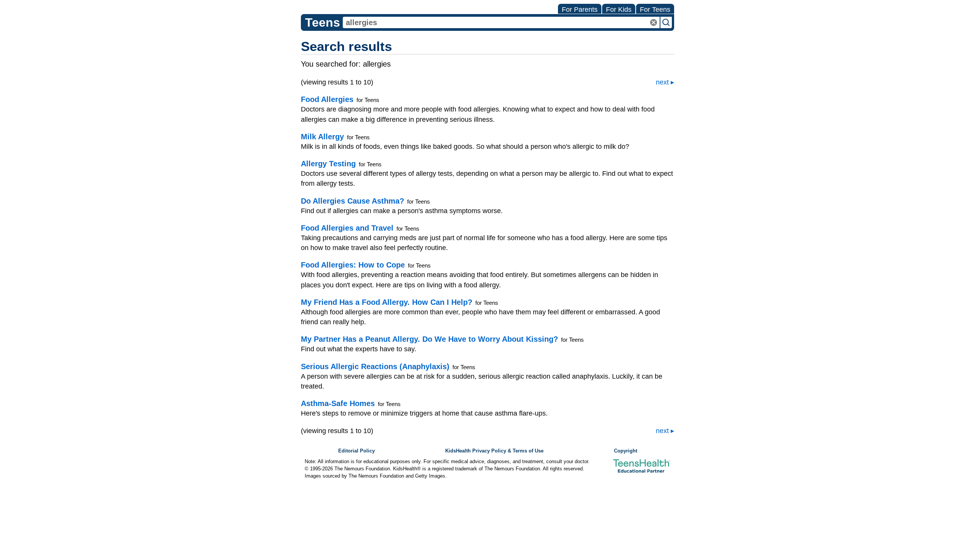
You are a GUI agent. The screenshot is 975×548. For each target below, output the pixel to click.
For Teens (655, 9)
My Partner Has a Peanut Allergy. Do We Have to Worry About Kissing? (429, 339)
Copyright (625, 451)
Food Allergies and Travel (347, 228)
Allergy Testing (328, 163)
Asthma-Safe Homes (338, 403)
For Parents (580, 9)
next (662, 82)
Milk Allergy (322, 136)
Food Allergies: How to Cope (353, 265)
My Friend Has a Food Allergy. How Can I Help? (386, 302)
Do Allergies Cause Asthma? (352, 201)
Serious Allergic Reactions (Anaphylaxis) (375, 366)
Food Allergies (327, 99)
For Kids (618, 9)
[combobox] (501, 22)
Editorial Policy (356, 451)
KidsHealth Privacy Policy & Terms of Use (494, 451)
